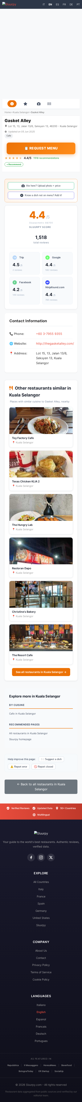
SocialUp (59, 1071)
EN (50, 4)
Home (8, 112)
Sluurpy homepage (20, 739)
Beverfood (66, 1065)
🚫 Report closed (43, 766)
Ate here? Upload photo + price (43, 185)
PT (78, 4)
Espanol (41, 1019)
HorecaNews (49, 1065)
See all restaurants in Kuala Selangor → (41, 672)
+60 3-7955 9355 (49, 334)
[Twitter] (51, 857)
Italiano (41, 1005)
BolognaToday (26, 1071)
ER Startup (44, 1071)
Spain (41, 903)
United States (41, 917)
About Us (41, 950)
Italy (41, 889)
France (41, 896)
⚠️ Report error (18, 766)
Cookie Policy (41, 979)
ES (57, 4)
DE (71, 4)
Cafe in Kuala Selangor (22, 713)
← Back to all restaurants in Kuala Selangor (41, 786)
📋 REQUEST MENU (41, 148)
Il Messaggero (31, 1065)
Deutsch (41, 1033)
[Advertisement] (41, 54)
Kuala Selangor (21, 112)
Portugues (41, 1040)
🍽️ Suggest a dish (51, 759)
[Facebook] (31, 857)
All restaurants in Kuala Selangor (28, 733)
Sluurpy (41, 925)
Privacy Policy (41, 965)
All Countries (41, 881)
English (41, 1012)
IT (44, 4)
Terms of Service (41, 972)
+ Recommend (14, 164)
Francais (41, 1026)
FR (64, 4)
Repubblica (13, 1065)
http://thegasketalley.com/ (55, 343)
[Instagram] (41, 857)
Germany (41, 910)
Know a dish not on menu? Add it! (43, 195)
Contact (41, 957)
